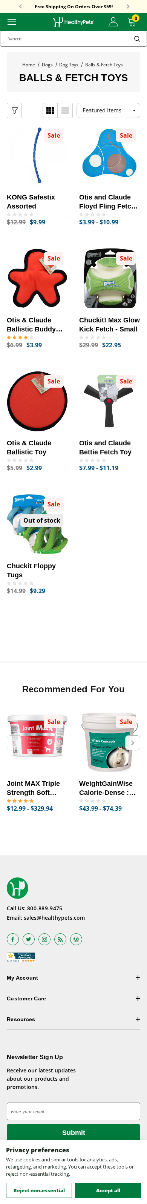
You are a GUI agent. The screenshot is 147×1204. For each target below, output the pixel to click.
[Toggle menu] (12, 21)
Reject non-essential (39, 1190)
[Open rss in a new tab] (60, 939)
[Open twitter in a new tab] (29, 939)
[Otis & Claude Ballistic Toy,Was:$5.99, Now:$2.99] (37, 401)
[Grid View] (50, 110)
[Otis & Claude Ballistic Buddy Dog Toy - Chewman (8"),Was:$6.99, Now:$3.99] (37, 278)
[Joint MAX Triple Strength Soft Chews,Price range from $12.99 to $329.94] (37, 741)
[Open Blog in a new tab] (76, 939)
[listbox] (108, 110)
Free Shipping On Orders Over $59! (74, 7)
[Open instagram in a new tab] (44, 939)
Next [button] (128, 6)
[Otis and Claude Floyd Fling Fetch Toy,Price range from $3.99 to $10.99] (109, 155)
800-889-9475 (44, 908)
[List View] (65, 110)
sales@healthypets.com (54, 917)
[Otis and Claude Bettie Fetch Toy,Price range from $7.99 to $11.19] (109, 401)
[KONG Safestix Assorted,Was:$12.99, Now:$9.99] (37, 155)
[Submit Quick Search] (137, 38)
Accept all (108, 1190)
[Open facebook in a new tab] (13, 939)
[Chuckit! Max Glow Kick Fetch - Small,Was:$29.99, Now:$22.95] (109, 278)
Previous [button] (20, 6)
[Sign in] (113, 22)
